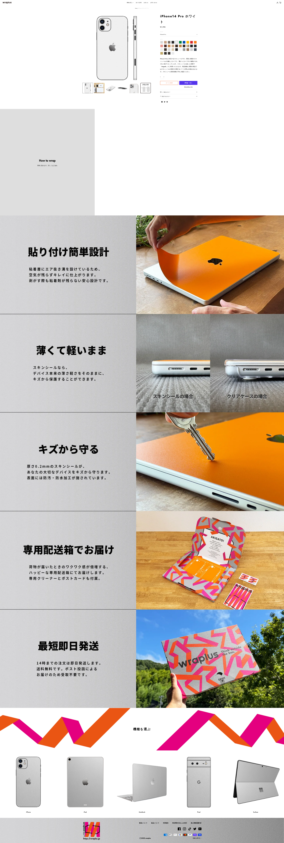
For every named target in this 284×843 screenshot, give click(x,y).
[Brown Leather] (165, 49)
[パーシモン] (187, 45)
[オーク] (169, 45)
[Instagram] (184, 828)
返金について (155, 823)
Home (136, 8)
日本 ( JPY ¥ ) (197, 838)
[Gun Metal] (184, 49)
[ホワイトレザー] (161, 49)
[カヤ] (184, 45)
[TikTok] (189, 828)
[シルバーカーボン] (169, 49)
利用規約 (165, 823)
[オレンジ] (195, 42)
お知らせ (146, 2)
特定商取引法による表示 (179, 823)
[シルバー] (161, 42)
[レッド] (191, 42)
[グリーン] (180, 42)
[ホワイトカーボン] (180, 49)
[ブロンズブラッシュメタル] (187, 49)
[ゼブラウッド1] (172, 45)
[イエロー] (187, 42)
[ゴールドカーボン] (172, 49)
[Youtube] (200, 828)
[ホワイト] (176, 42)
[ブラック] (172, 42)
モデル (161, 31)
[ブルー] (184, 42)
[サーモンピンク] (161, 45)
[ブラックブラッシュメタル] (165, 53)
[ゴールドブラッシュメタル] (161, 53)
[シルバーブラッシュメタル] (191, 49)
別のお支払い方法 (188, 87)
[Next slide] (149, 47)
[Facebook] (179, 828)
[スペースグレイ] (169, 42)
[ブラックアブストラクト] (169, 53)
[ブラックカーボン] (176, 49)
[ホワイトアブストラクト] (172, 53)
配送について (143, 823)
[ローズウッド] (165, 45)
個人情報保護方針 (196, 823)
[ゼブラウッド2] (180, 45)
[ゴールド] (165, 42)
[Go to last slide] (84, 47)
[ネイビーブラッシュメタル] (195, 49)
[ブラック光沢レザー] (195, 45)
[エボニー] (176, 45)
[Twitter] (194, 828)
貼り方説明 (139, 2)
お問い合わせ (153, 2)
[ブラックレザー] (191, 45)
